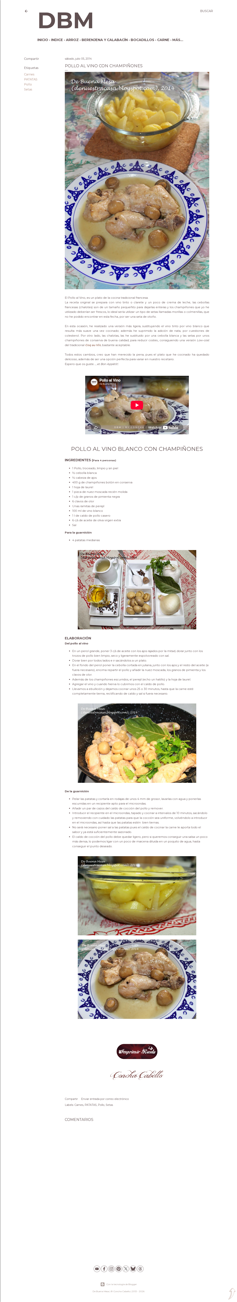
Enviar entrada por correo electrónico (105, 1099)
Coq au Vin (93, 345)
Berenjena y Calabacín (105, 40)
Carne (163, 40)
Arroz (72, 40)
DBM (65, 20)
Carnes (29, 74)
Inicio (42, 40)
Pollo (28, 84)
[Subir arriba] (232, 1294)
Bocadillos (142, 40)
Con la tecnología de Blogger (121, 1284)
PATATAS (30, 79)
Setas (28, 89)
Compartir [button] (31, 59)
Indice (57, 40)
